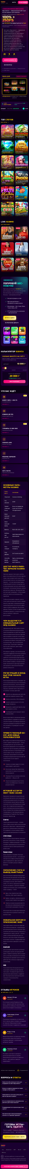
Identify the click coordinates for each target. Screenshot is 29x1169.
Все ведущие (5, 224)
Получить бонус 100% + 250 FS (14, 1137)
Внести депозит (14, 381)
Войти (14, 2)
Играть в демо (10, 318)
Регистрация (23, 2)
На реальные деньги (11, 322)
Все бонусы (8, 65)
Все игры (4, 122)
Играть (24, 1163)
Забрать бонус (9, 60)
